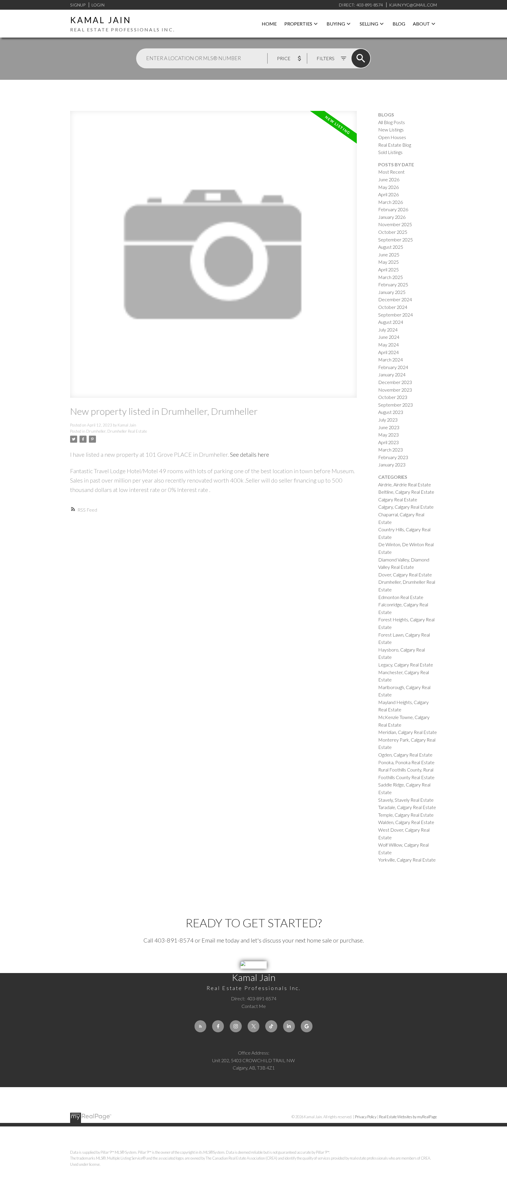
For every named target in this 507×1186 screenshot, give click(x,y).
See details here (249, 454)
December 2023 (395, 382)
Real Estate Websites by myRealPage (408, 1116)
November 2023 (395, 389)
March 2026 (390, 202)
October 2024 (392, 307)
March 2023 (390, 449)
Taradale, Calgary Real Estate (407, 807)
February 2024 (393, 367)
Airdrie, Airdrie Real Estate (404, 484)
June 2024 (388, 337)
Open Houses (392, 137)
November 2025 (395, 224)
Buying (336, 23)
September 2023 (395, 404)
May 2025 (388, 262)
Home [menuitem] (269, 23)
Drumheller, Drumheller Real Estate (116, 431)
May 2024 (388, 344)
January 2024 (391, 374)
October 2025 (392, 232)
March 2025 (390, 277)
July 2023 (388, 419)
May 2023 (388, 434)
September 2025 (395, 239)
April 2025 (388, 269)
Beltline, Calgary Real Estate (406, 492)
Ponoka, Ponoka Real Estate (406, 762)
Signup (77, 4)
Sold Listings (390, 152)
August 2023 (390, 412)
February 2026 (393, 209)
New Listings (391, 129)
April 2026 (388, 194)
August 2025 (390, 247)
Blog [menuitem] (399, 23)
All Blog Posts (391, 122)
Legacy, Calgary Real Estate (405, 664)
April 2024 (388, 352)
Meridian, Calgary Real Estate (407, 732)
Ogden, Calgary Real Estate (405, 754)
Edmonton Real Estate (400, 597)
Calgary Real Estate (397, 499)
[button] (200, 1026)
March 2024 (390, 359)
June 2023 (388, 427)
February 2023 (393, 457)
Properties (298, 23)
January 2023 (391, 464)
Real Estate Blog (394, 145)
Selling (369, 23)
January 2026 (391, 217)
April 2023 (388, 442)
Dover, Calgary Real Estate (405, 574)
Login (98, 4)
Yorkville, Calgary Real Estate (407, 859)
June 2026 (388, 179)
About (421, 23)
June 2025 (388, 254)
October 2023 (392, 397)
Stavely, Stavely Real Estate (406, 800)
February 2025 (393, 284)
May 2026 (388, 187)
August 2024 (390, 322)
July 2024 (388, 329)
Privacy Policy (365, 1116)
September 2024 (395, 314)
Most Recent (391, 172)
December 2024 (395, 299)
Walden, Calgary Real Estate (406, 822)
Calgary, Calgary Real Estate (406, 507)
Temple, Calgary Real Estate (406, 815)
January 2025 (391, 292)
